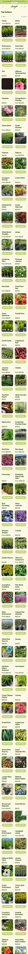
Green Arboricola (5, 314)
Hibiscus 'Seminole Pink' (20, 72)
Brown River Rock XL (6, 751)
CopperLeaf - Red (20, 342)
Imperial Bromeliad (19, 913)
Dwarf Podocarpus (6, 886)
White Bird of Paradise (6, 233)
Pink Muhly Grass (19, 586)
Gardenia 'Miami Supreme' (5, 668)
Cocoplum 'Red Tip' (6, 179)
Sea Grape (5, 286)
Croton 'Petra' (20, 178)
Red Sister (5, 449)
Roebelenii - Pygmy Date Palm (19, 476)
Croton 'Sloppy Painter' (7, 696)
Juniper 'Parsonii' (18, 859)
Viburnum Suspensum (19, 559)
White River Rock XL (6, 640)
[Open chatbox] (25, 951)
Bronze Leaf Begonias (6, 805)
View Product (7, 40)
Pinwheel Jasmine (18, 260)
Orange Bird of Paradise (20, 99)
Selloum (18, 153)
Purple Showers (18, 126)
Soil (3, 71)
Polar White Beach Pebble (20, 941)
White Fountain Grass (20, 396)
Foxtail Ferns (19, 314)
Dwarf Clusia (6, 341)
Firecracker (6, 474)
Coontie (18, 531)
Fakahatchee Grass (6, 206)
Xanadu (18, 639)
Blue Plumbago (5, 504)
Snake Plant (6, 723)
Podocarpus (6, 46)
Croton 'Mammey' (18, 206)
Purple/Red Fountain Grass (20, 423)
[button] (2, 6)
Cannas (18, 695)
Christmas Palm (5, 260)
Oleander (5, 98)
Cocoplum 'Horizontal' (6, 913)
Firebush (5, 153)
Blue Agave (19, 449)
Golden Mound (7, 558)
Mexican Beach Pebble (20, 778)
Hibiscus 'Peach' (5, 941)
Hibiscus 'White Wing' (7, 859)
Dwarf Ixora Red (19, 287)
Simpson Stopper (5, 532)
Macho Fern (6, 422)
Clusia (4, 21)
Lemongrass (19, 666)
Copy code (14, 2)
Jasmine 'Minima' (5, 369)
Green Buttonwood (6, 832)
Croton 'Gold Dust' (19, 886)
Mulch (17, 21)
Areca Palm (19, 46)
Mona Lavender (18, 504)
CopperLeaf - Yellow (20, 723)
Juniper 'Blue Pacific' (6, 778)
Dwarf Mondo (20, 804)
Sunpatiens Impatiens (6, 586)
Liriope (17, 232)
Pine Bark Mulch (5, 396)
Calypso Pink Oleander (20, 613)
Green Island (6, 126)
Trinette (18, 368)
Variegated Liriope (19, 832)
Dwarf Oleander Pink (20, 751)
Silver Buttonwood (6, 613)
